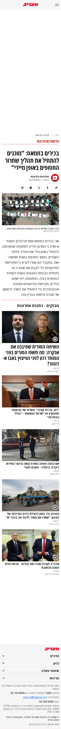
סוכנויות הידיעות (40, 176)
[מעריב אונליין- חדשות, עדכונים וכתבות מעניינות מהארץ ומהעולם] (30, 4)
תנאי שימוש (53, 724)
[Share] (56, 188)
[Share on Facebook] (48, 188)
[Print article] (22, 188)
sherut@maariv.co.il (35, 697)
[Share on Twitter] (39, 188)
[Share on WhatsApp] (31, 188)
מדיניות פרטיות (37, 724)
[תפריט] (58, 5)
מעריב (56, 135)
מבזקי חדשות (42, 135)
